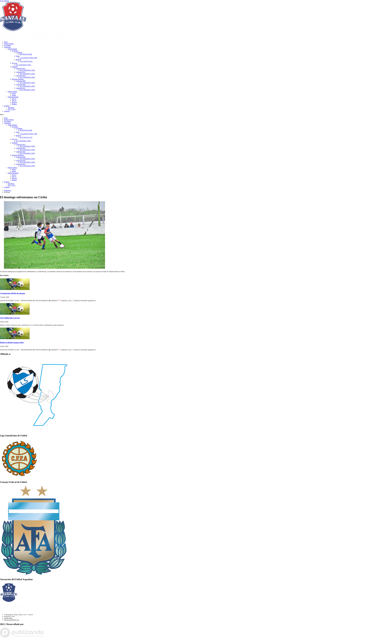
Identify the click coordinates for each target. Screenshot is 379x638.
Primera (14, 104)
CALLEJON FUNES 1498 (28, 58)
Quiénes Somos (9, 43)
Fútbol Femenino (13, 97)
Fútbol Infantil (12, 49)
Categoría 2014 (20, 75)
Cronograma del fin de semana (12, 293)
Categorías (7, 47)
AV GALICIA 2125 (26, 61)
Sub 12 (14, 99)
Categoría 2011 (20, 88)
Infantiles (15, 67)
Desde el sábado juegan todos (12, 342)
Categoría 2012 (20, 68)
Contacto (7, 111)
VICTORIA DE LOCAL (10, 318)
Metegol (18, 59)
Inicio (6, 42)
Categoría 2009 (20, 81)
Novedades (7, 45)
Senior (14, 95)
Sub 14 (14, 100)
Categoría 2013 (20, 72)
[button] (189, 114)
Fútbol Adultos (12, 91)
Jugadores (11, 107)
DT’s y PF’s (11, 109)
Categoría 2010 (20, 84)
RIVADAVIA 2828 (26, 54)
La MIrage (19, 52)
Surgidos (6, 106)
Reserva (14, 102)
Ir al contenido (4, 1)
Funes (18, 56)
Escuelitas (15, 51)
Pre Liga (14, 63)
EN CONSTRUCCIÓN (23, 65)
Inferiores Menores (18, 79)
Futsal (14, 93)
